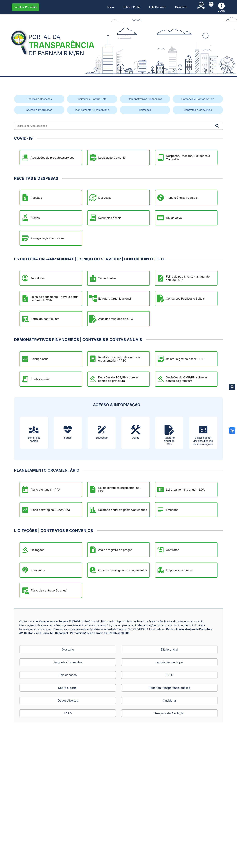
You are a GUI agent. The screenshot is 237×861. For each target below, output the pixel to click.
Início (110, 7)
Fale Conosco (157, 7)
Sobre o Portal (131, 7)
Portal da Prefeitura (25, 7)
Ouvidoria (181, 7)
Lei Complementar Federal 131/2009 (57, 621)
